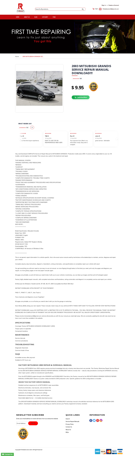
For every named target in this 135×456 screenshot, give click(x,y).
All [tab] (32, 127)
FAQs (54, 17)
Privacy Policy (70, 424)
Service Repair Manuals (72, 421)
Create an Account (113, 5)
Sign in (104, 5)
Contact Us (69, 427)
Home (17, 17)
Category (45, 17)
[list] (68, 139)
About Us (27, 17)
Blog (35, 17)
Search (68, 419)
